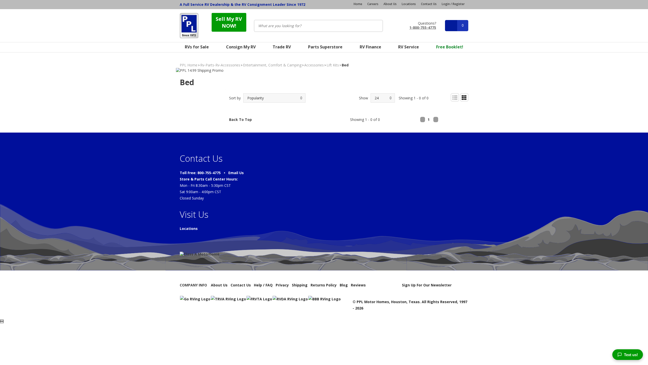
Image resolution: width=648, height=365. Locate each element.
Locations (409, 4)
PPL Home (188, 65)
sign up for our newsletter (427, 285)
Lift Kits (333, 65)
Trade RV (282, 47)
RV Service (408, 47)
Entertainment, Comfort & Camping (272, 65)
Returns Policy (324, 285)
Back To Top (240, 119)
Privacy (282, 285)
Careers (372, 4)
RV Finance (370, 47)
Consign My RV (241, 47)
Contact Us (429, 4)
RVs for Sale (197, 47)
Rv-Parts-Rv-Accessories (220, 65)
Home (358, 4)
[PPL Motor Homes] (189, 25)
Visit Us (194, 214)
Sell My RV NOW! (229, 22)
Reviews (358, 285)
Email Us (236, 172)
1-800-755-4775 (422, 27)
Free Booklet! (449, 47)
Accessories (314, 65)
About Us (390, 4)
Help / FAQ (263, 285)
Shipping (300, 285)
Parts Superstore (325, 47)
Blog (344, 285)
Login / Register (453, 4)
